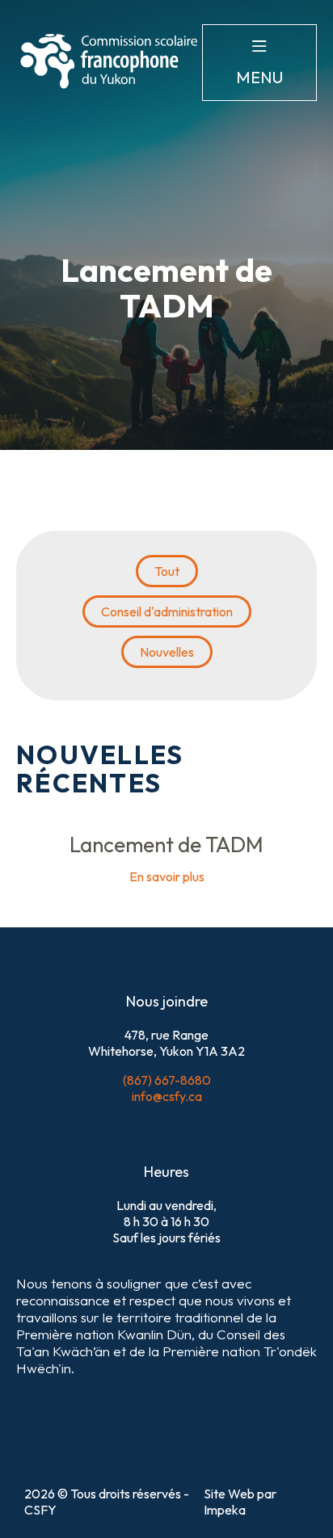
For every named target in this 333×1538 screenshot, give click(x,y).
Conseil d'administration (167, 611)
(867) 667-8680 (167, 1080)
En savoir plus (166, 876)
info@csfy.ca (167, 1096)
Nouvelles (167, 652)
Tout (166, 571)
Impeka (225, 1510)
